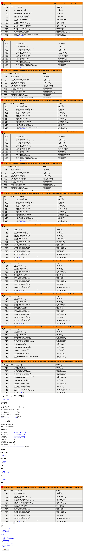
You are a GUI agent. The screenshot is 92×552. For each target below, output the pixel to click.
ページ (4, 461)
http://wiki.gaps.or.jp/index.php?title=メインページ (13, 446)
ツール (2, 534)
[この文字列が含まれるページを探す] (14, 523)
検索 (8, 399)
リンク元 (5, 537)
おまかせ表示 (6, 531)
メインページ (6, 528)
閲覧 (4, 471)
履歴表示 (5, 479)
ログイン (5, 455)
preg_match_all (23, 67)
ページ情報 (6, 541)
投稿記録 (23, 436)
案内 (4, 399)
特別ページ (6, 540)
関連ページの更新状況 (8, 538)
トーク (24, 432)
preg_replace (23, 128)
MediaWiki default (18, 432)
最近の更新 (6, 530)
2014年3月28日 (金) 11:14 (20, 437)
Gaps (15, 436)
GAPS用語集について (8, 545)
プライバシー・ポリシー (9, 543)
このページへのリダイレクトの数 (9, 417)
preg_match (20, 35)
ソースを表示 (6, 472)
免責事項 (5, 546)
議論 (4, 462)
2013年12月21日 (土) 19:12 (20, 434)
